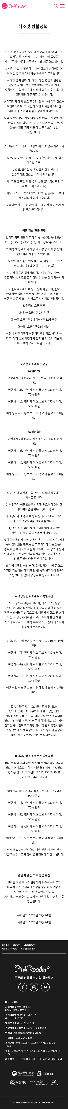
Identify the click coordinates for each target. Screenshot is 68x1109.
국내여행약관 (30, 945)
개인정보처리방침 (9, 948)
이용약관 (17, 945)
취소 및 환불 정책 (28, 948)
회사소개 (5, 945)
